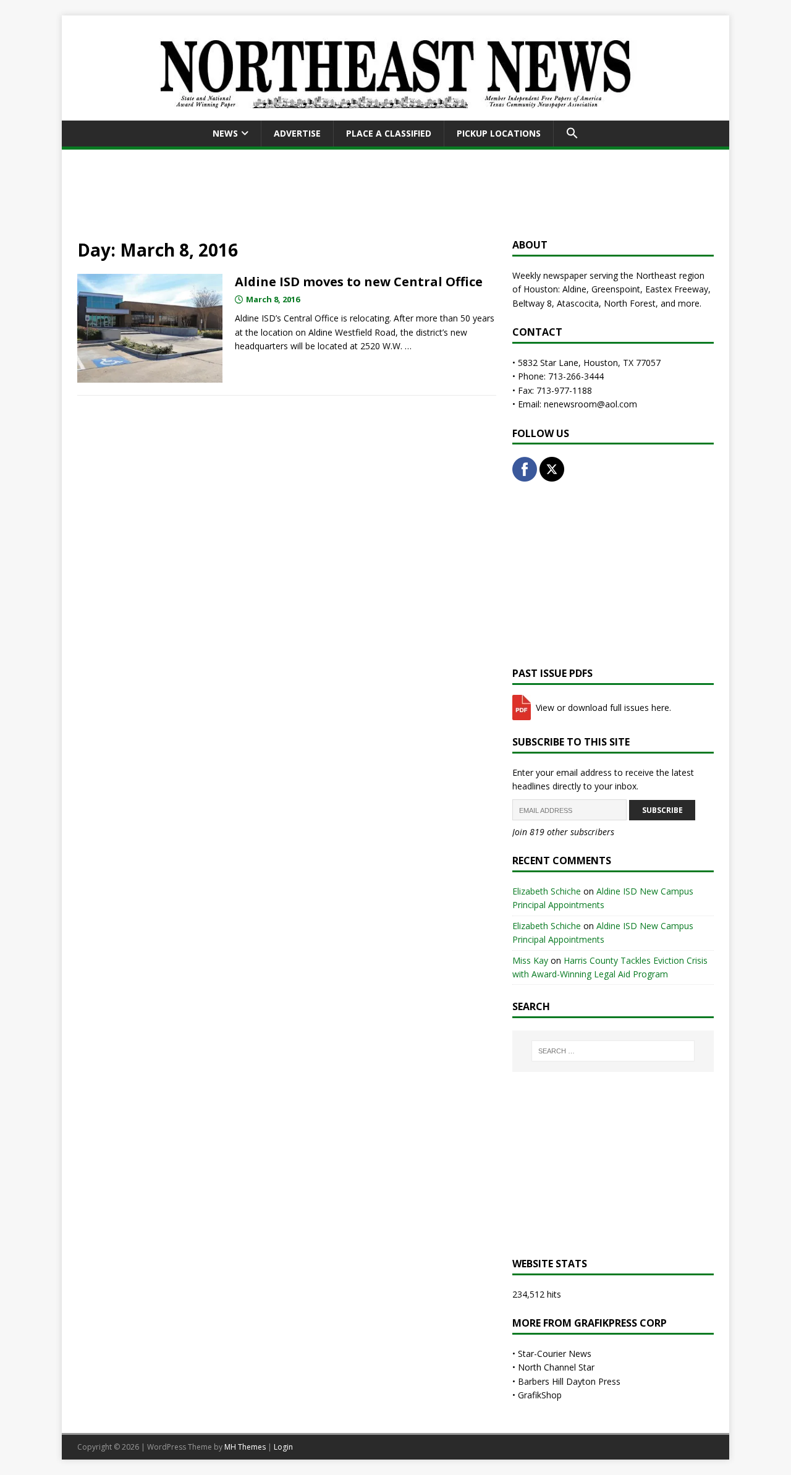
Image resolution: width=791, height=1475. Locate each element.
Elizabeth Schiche (546, 891)
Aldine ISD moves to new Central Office (359, 281)
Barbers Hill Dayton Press (569, 1381)
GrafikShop (540, 1395)
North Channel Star (556, 1367)
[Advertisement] (395, 191)
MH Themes (245, 1447)
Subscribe (662, 810)
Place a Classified (388, 133)
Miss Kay (530, 960)
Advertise (297, 133)
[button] (572, 134)
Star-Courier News (554, 1353)
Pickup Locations (499, 133)
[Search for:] (613, 1050)
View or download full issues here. (602, 707)
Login (283, 1447)
